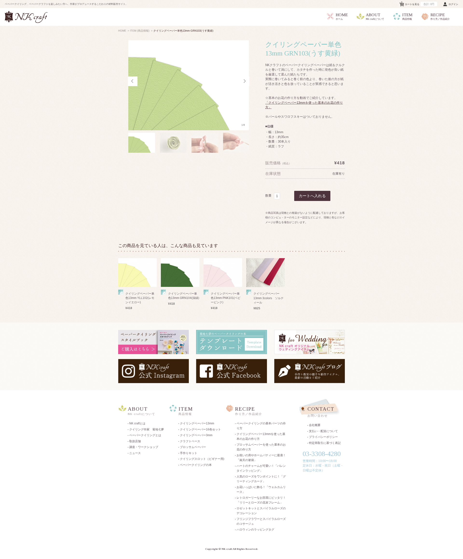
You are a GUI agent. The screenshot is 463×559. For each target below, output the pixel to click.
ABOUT (375, 16)
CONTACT (320, 412)
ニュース (135, 453)
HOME (342, 16)
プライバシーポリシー (323, 437)
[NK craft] (26, 16)
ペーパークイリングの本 (196, 465)
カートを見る (417, 3)
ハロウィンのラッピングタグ (255, 529)
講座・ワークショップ (143, 447)
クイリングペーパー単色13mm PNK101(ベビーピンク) (225, 298)
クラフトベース (190, 441)
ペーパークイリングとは (145, 435)
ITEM (407, 16)
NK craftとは (137, 423)
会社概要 (314, 425)
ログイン (453, 4)
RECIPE (440, 16)
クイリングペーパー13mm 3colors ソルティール (268, 298)
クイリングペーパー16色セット (200, 429)
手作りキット (188, 453)
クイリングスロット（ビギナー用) (202, 459)
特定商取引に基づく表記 (325, 443)
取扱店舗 (135, 441)
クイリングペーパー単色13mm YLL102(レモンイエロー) (139, 298)
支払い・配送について (323, 431)
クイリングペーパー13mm (197, 423)
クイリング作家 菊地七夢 (146, 429)
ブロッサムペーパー (193, 447)
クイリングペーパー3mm (196, 435)
